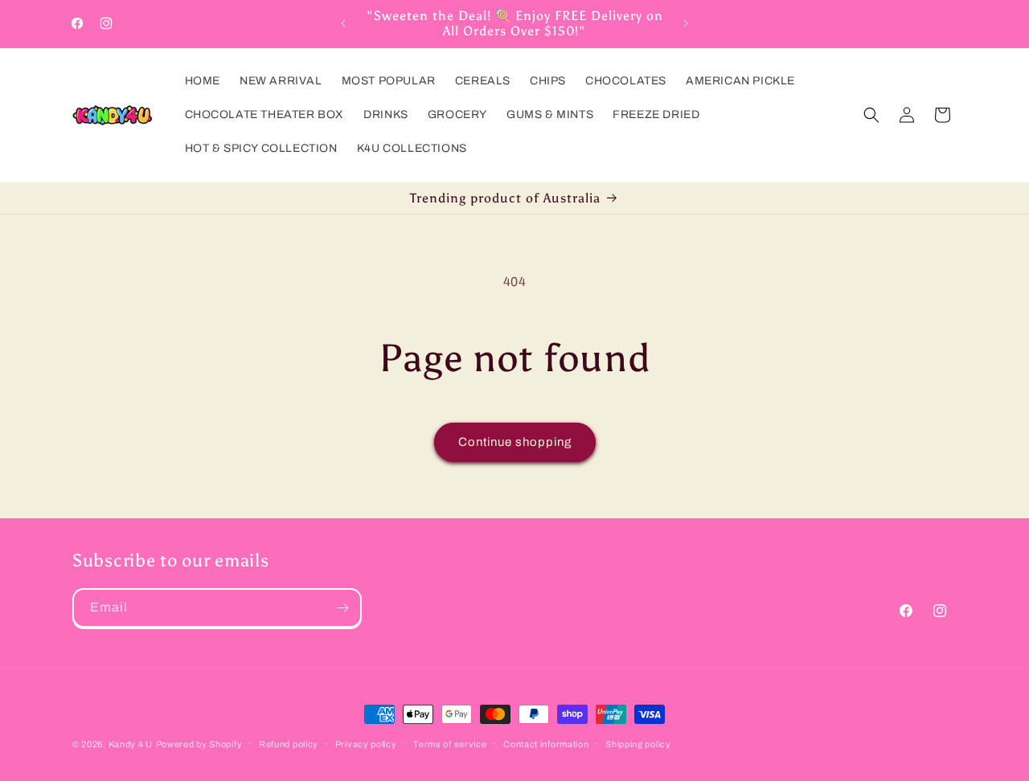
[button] (871, 115)
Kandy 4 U (131, 744)
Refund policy (288, 744)
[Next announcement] (685, 23)
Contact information (545, 744)
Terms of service (449, 744)
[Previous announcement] (343, 23)
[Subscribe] (342, 608)
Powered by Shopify (199, 744)
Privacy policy (366, 744)
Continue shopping (515, 441)
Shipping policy (638, 744)
